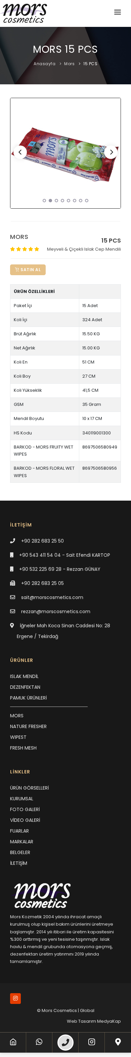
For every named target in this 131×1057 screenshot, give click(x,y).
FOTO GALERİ (25, 809)
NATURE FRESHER (28, 726)
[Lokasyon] (118, 1042)
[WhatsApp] (39, 1042)
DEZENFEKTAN (25, 687)
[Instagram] (91, 1042)
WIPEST (18, 737)
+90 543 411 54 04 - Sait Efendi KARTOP (64, 555)
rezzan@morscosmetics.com (55, 611)
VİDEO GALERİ (25, 820)
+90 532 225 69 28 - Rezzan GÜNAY (59, 569)
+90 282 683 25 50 (42, 541)
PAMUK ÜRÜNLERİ (28, 697)
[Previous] (20, 152)
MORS (17, 715)
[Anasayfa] (13, 1042)
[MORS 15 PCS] (65, 153)
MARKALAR (21, 841)
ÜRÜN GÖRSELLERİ (29, 788)
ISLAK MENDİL (24, 676)
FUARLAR (19, 831)
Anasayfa (44, 64)
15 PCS (90, 64)
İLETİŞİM (18, 863)
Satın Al (30, 269)
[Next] (111, 152)
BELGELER (20, 852)
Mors (69, 64)
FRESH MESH (23, 748)
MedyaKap (109, 1021)
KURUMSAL (21, 798)
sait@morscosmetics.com (52, 597)
